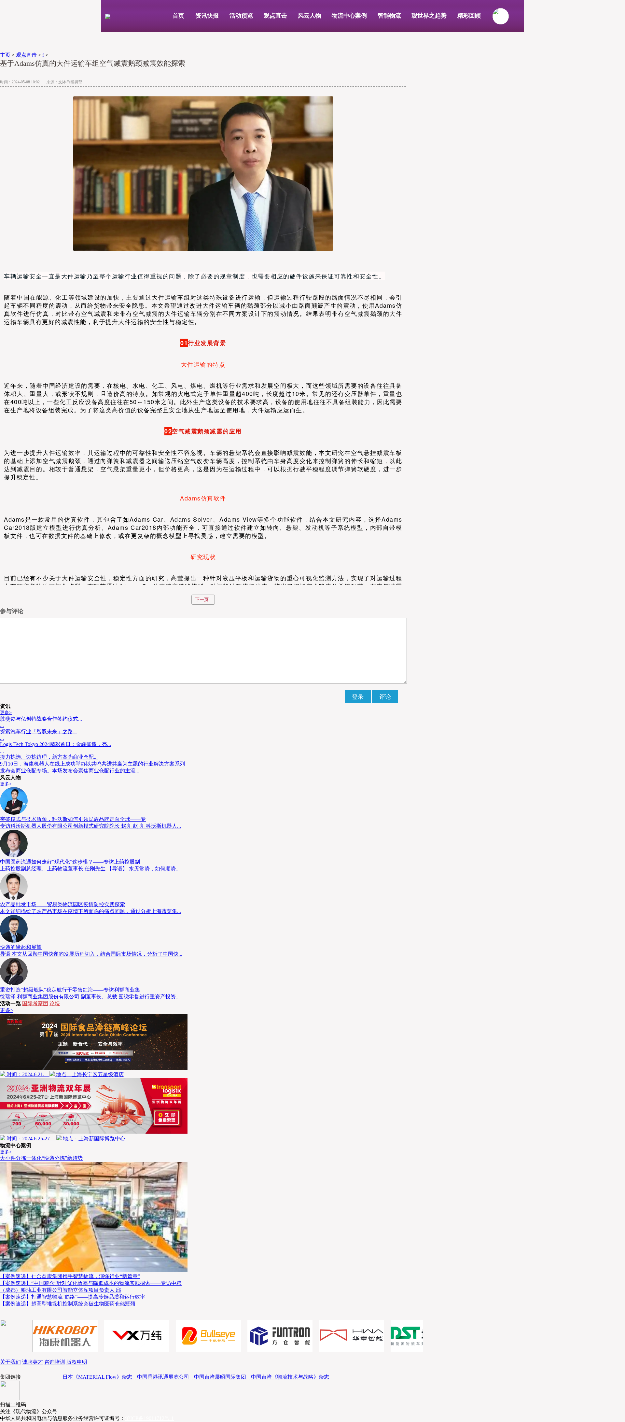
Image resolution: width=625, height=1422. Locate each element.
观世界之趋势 (429, 15)
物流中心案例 (349, 15)
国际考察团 (35, 1003)
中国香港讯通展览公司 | (165, 1377)
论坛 (54, 1003)
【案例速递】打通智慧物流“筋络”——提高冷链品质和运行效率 (72, 1297)
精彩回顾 (469, 15)
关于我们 (10, 1362)
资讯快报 (207, 15)
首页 (178, 15)
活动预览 (241, 15)
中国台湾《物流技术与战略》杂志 (290, 1377)
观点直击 (275, 15)
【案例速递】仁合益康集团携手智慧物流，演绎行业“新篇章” (70, 1276)
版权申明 (76, 1362)
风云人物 (309, 15)
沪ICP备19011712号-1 (149, 1418)
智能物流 (389, 15)
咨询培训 (54, 1362)
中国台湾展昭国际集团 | (222, 1377)
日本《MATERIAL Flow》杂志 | (99, 1377)
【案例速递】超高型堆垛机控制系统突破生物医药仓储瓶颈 (67, 1303)
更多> (6, 712)
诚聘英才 (32, 1362)
